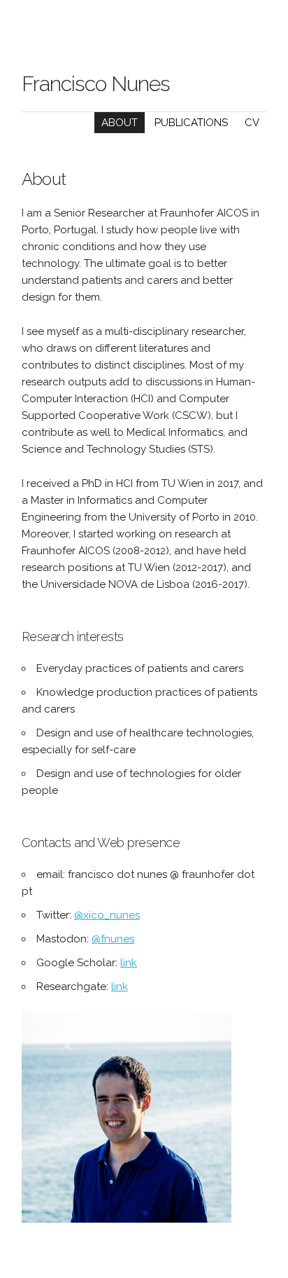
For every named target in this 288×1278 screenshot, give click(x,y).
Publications (191, 122)
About (119, 122)
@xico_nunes (107, 915)
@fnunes (113, 939)
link (128, 962)
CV (252, 122)
